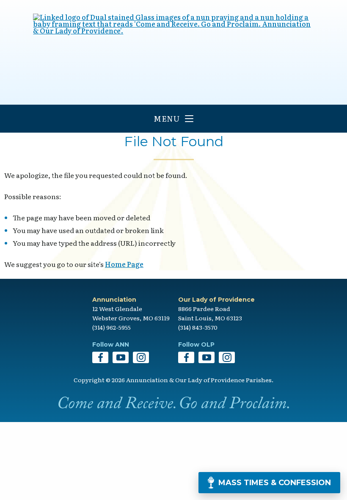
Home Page (124, 264)
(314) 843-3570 (198, 327)
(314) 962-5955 (111, 327)
